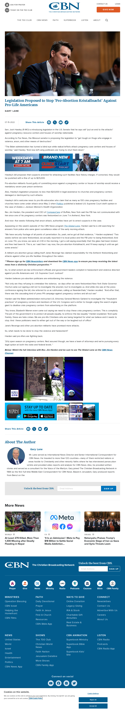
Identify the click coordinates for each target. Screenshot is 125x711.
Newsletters (104, 601)
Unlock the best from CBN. (39, 488)
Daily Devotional (45, 601)
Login (117, 4)
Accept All (93, 706)
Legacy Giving (74, 605)
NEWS (8, 635)
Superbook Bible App (75, 646)
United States (13, 639)
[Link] (66, 122)
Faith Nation (43, 651)
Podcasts (102, 644)
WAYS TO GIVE (75, 597)
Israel (8, 648)
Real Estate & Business (74, 624)
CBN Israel (11, 605)
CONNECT (103, 597)
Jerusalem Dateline (46, 656)
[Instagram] (66, 683)
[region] (62, 699)
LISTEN (84, 20)
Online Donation (75, 601)
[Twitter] (55, 122)
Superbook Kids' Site (75, 653)
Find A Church (43, 614)
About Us (102, 619)
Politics (9, 662)
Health (8, 653)
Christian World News (44, 646)
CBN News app (70, 261)
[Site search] (106, 21)
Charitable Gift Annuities (74, 616)
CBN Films (10, 617)
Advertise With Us (107, 610)
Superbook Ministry (77, 639)
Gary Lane (12, 111)
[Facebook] (49, 122)
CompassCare (53, 212)
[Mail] (61, 122)
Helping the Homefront (11, 612)
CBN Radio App (106, 648)
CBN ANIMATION (76, 635)
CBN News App (13, 666)
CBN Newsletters (34, 261)
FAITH (56, 20)
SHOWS (40, 635)
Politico (59, 203)
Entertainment (13, 657)
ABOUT (96, 20)
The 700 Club (24, 20)
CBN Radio (103, 639)
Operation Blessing (15, 601)
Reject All (93, 700)
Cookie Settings (93, 693)
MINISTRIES (12, 597)
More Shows (43, 660)
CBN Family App (45, 665)
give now (108, 9)
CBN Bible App (44, 623)
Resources (41, 619)
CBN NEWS (42, 20)
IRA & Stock (73, 610)
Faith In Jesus (43, 610)
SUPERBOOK (70, 20)
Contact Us (102, 4)
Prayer (39, 605)
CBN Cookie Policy (35, 698)
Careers (101, 614)
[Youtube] (51, 683)
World (8, 644)
